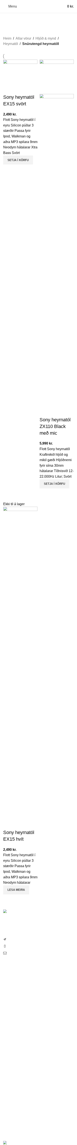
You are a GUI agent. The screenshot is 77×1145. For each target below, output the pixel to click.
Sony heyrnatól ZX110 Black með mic (55, 426)
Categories (13, 29)
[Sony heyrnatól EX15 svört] (20, 76)
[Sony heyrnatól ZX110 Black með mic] (57, 76)
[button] (18, 160)
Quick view (8, 170)
